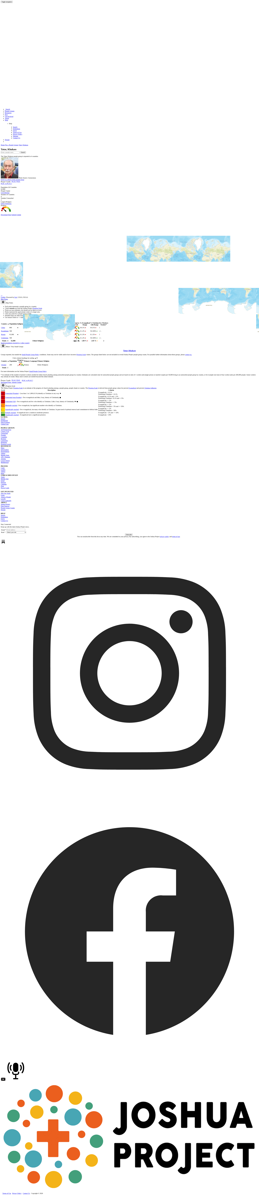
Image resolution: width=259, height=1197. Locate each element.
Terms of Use (17, 132)
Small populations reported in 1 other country (15, 343)
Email (3, 481)
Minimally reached (11, 405)
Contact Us (16, 138)
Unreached (4, 433)
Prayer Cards (5, 488)
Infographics (5, 450)
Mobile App (4, 479)
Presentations (5, 451)
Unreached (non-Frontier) (13, 397)
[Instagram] (129, 801)
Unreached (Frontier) (12, 393)
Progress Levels (6, 444)
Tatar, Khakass (129, 351)
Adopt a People (6, 497)
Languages (4, 440)
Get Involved (9, 116)
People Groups (9, 111)
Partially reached (10, 412)
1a (2, 393)
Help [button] (6, 120)
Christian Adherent (150, 388)
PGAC (14, 181)
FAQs (15, 131)
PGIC (18, 181)
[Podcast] (16, 1081)
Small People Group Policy (30, 354)
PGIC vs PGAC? (6, 184)
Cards (3, 468)
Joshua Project (5, 504)
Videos (3, 453)
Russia (3, 334)
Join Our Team (5, 493)
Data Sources (5, 506)
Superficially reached (12, 409)
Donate (7, 140)
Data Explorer (5, 422)
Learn (3, 495)
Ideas (2, 473)
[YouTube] (3, 1081)
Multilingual (5, 462)
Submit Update (16, 215)
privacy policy (164, 536)
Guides (3, 470)
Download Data (6, 215)
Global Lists (5, 424)
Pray (6, 115)
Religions (4, 442)
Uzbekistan (4, 338)
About (7, 118)
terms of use (176, 536)
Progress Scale (81, 354)
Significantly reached (12, 415)
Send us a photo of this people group (12, 180)
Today (3, 477)
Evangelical (132, 388)
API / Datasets (5, 457)
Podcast (3, 482)
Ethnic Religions (6, 204)
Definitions (16, 129)
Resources (8, 113)
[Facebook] (129, 1059)
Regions (3, 439)
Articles (3, 459)
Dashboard (4, 420)
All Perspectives (6, 430)
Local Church (5, 461)
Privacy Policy (17, 134)
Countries (4, 437)
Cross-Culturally (6, 501)
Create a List (5, 431)
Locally (3, 499)
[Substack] (3, 544)
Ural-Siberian (5, 193)
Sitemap (15, 136)
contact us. (188, 354)
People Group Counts (8, 508)
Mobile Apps (5, 455)
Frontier (3, 435)
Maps (2, 448)
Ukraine (3, 365)
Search (7, 109)
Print (2, 486)
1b (2, 397)
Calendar (4, 484)
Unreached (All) (10, 401)
